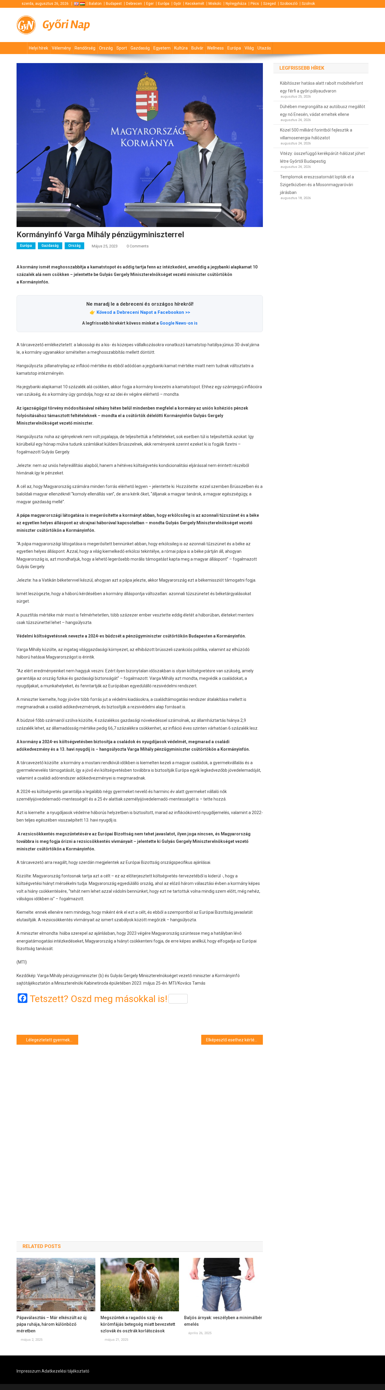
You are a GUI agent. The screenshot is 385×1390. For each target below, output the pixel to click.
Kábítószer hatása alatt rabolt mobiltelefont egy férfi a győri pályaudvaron (321, 87)
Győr (177, 4)
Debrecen (134, 4)
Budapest (114, 4)
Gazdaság (140, 48)
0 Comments (138, 246)
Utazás (264, 48)
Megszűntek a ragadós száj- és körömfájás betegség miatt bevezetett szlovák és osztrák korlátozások (137, 1324)
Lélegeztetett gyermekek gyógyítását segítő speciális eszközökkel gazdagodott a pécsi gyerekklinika (52, 1039)
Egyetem (162, 48)
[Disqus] (140, 1132)
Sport (121, 48)
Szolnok (308, 4)
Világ (249, 48)
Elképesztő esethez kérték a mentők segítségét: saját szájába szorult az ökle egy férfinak (234, 1039)
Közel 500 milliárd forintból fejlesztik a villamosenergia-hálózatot (316, 134)
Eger (150, 4)
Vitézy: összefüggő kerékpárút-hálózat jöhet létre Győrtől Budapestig (322, 157)
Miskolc (214, 4)
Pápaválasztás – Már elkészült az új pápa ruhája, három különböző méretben (52, 1324)
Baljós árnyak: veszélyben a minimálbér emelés (223, 1321)
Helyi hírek (38, 48)
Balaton (95, 4)
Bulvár (197, 48)
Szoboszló (288, 4)
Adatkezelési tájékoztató (65, 1371)
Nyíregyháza (236, 4)
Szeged (269, 4)
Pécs (255, 4)
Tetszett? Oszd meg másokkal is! (98, 999)
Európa (163, 4)
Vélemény (61, 48)
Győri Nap (66, 24)
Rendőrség (85, 48)
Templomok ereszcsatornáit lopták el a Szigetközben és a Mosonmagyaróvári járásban (317, 184)
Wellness (215, 48)
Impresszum (29, 1371)
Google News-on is (179, 323)
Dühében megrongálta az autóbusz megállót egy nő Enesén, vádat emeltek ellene (322, 110)
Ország (106, 48)
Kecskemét (194, 4)
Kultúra (181, 48)
